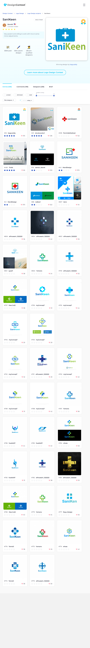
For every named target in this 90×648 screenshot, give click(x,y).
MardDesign (67, 167)
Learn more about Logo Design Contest (45, 72)
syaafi (11, 271)
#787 (60, 409)
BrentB (10, 24)
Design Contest (8, 13)
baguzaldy (73, 64)
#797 (6, 305)
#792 (6, 374)
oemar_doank (40, 167)
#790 (61, 374)
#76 (32, 167)
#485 (6, 167)
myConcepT (40, 305)
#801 (6, 271)
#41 (5, 202)
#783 (6, 477)
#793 (33, 340)
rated (30, 95)
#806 (6, 236)
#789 (6, 409)
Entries (7, 87)
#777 (60, 512)
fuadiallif (12, 443)
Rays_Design (67, 512)
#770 (33, 581)
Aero (65, 202)
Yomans (39, 271)
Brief (51, 87)
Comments (22, 87)
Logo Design (20, 13)
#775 (33, 546)
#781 (60, 477)
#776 (6, 546)
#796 (33, 305)
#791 (33, 374)
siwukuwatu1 (40, 133)
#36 (5, 133)
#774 (60, 546)
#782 (33, 477)
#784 (61, 443)
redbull (38, 202)
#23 (32, 133)
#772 (6, 581)
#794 (6, 340)
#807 (61, 202)
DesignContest (15, 5)
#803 (61, 236)
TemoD (11, 546)
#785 (33, 443)
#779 (33, 512)
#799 (60, 271)
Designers (38, 87)
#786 (6, 443)
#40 (60, 167)
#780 (6, 512)
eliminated (20, 95)
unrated (8, 95)
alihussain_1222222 (15, 236)
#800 (33, 271)
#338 (60, 133)
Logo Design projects (34, 13)
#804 (33, 236)
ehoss (65, 443)
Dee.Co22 (12, 305)
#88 (32, 202)
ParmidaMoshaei (69, 133)
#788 (33, 409)
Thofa (11, 167)
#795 (60, 305)
